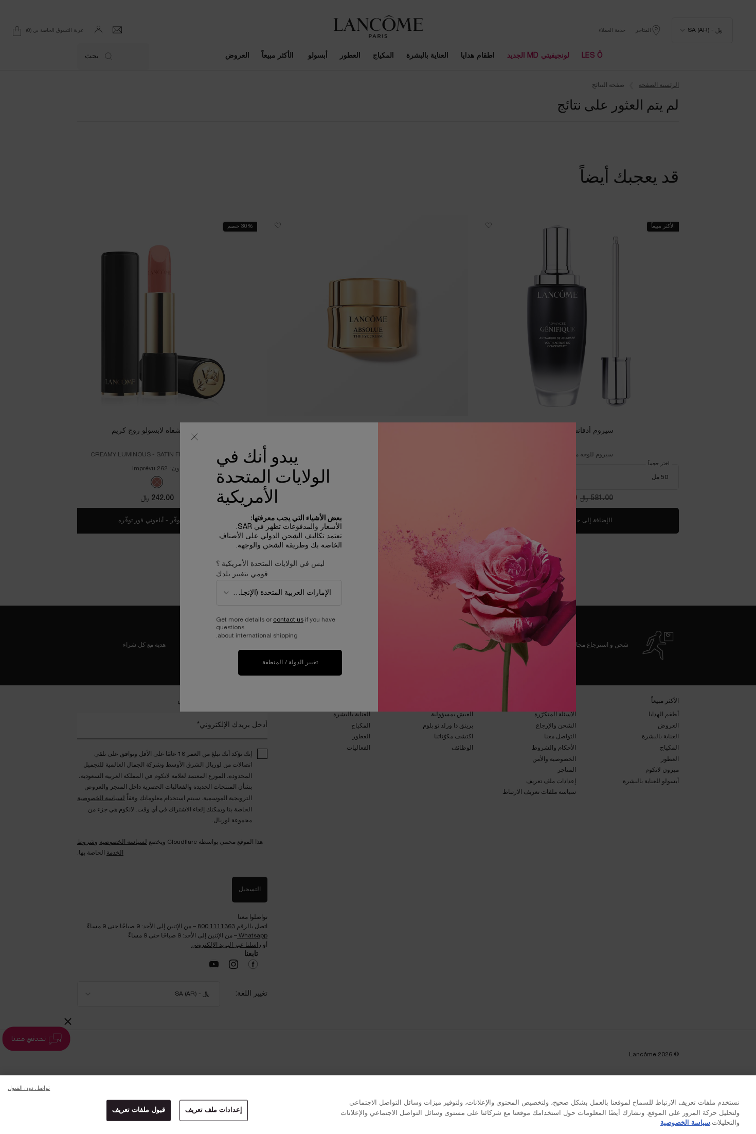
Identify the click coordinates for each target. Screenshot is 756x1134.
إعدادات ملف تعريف (213, 1110)
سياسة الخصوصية (685, 1123)
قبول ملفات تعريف (138, 1110)
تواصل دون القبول (29, 1088)
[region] (378, 1104)
